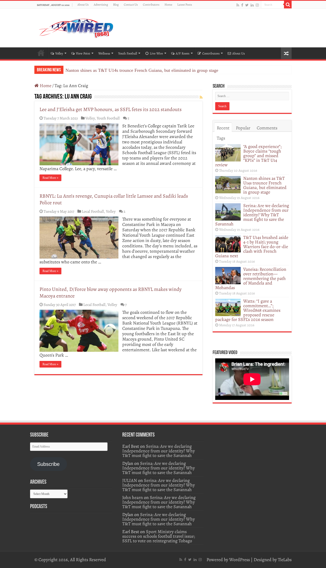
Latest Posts (184, 5)
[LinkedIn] (252, 5)
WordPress (239, 560)
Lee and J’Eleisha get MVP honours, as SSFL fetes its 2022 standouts (110, 109)
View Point (83, 53)
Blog (116, 5)
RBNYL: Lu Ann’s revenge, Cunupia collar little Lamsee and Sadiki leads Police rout (113, 199)
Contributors (151, 5)
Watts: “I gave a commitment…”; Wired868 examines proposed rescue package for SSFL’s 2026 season (247, 310)
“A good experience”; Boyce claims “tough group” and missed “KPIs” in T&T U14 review (248, 155)
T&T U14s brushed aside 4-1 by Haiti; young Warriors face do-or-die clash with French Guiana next (251, 246)
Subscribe (48, 464)
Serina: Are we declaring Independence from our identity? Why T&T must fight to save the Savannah (252, 214)
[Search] (288, 4)
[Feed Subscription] (201, 97)
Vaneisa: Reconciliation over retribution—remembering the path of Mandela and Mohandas (250, 278)
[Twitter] (247, 5)
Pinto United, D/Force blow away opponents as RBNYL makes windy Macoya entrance (110, 292)
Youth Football (127, 53)
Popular (243, 128)
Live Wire (156, 53)
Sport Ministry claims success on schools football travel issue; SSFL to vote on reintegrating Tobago (158, 536)
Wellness (104, 53)
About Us (83, 5)
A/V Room (182, 53)
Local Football (93, 211)
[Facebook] (242, 5)
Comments (267, 128)
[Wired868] (76, 27)
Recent (223, 128)
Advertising (101, 5)
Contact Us (131, 5)
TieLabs (285, 560)
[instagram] (257, 5)
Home (168, 5)
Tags (221, 138)
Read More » (50, 178)
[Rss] (238, 5)
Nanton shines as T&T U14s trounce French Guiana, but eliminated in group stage (141, 70)
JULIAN (129, 480)
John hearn (132, 497)
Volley (59, 53)
